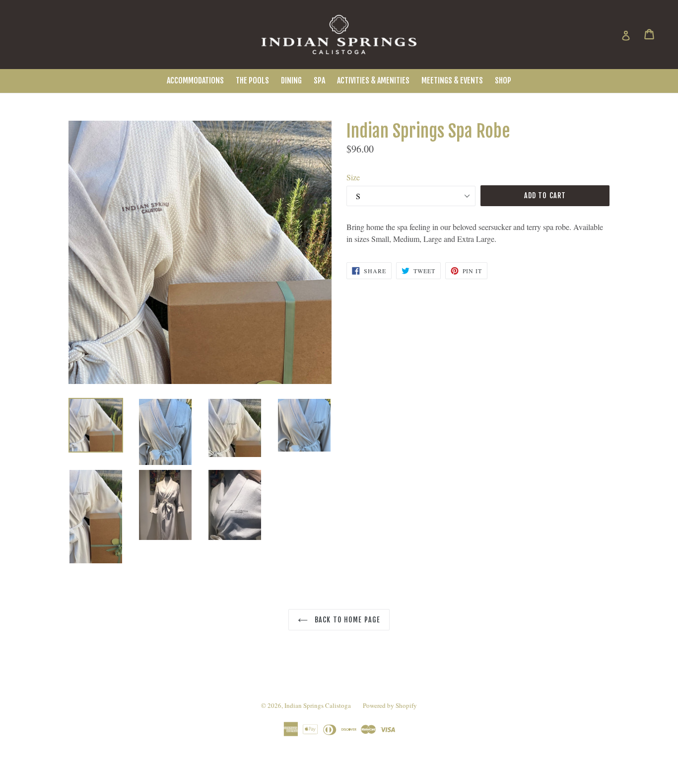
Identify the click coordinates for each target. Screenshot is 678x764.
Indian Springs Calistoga (317, 705)
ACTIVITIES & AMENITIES (373, 80)
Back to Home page (346, 619)
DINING (291, 80)
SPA (319, 80)
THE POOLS (252, 80)
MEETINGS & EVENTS (452, 80)
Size (353, 177)
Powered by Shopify (390, 705)
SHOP (503, 80)
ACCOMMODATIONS (195, 80)
